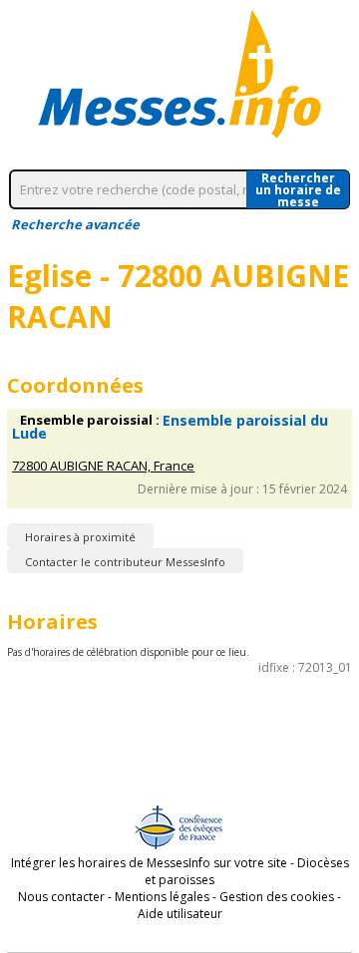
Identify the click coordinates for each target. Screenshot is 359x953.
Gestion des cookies (276, 896)
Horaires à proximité (80, 536)
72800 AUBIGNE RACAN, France (103, 466)
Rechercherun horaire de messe (298, 189)
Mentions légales (162, 896)
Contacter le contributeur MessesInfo (125, 561)
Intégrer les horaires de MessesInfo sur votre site (149, 862)
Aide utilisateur (180, 913)
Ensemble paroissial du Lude (170, 427)
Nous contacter (61, 896)
